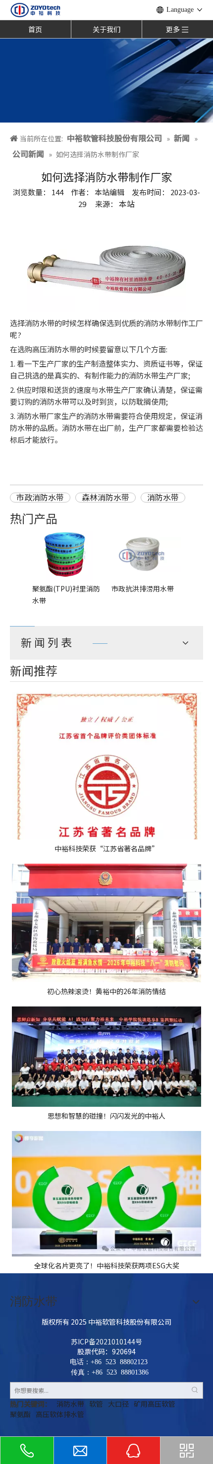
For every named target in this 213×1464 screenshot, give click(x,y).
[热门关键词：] (195, 1390)
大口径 (118, 1404)
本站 (127, 203)
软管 (96, 1404)
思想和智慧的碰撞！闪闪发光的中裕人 (106, 1116)
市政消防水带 (40, 497)
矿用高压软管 (154, 1404)
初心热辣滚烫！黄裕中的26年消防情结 (106, 991)
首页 (35, 29)
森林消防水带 (105, 497)
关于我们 (106, 29)
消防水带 (163, 497)
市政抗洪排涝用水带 (142, 588)
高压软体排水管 (60, 1414)
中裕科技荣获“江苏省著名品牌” (106, 848)
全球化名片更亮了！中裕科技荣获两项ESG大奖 (106, 1265)
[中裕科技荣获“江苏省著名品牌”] (106, 765)
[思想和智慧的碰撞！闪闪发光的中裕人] (106, 1056)
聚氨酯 (20, 1414)
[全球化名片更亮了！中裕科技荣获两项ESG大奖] (106, 1193)
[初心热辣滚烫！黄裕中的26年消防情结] (106, 923)
